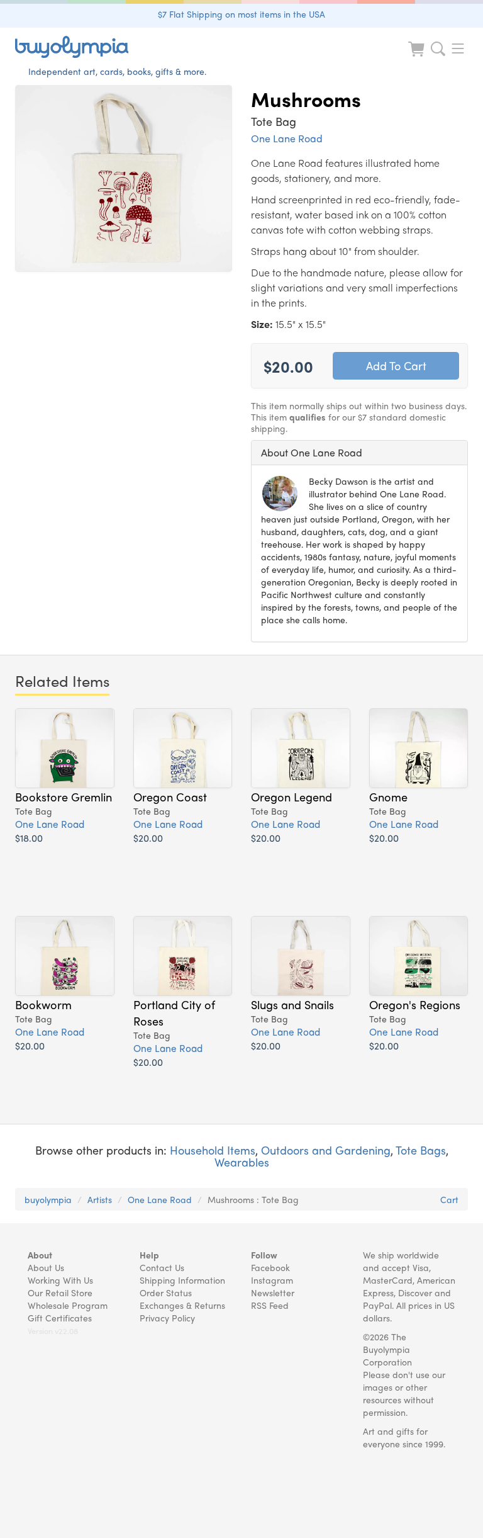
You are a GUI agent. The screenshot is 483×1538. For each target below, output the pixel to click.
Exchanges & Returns (182, 1305)
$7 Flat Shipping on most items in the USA (241, 14)
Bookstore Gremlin (63, 796)
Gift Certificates (60, 1317)
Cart (449, 1199)
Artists (99, 1199)
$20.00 (148, 837)
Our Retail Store (60, 1292)
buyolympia (48, 1199)
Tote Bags (421, 1150)
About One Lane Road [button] (311, 452)
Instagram (272, 1280)
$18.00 (29, 837)
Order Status (166, 1292)
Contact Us (162, 1267)
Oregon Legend (291, 796)
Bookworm (43, 1004)
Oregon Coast (170, 796)
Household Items (212, 1150)
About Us (46, 1267)
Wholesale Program (68, 1305)
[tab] (359, 453)
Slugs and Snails (292, 1004)
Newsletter (272, 1292)
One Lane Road (287, 138)
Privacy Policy (167, 1317)
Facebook (270, 1267)
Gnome (388, 796)
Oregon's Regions (414, 1004)
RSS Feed (270, 1305)
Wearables (241, 1162)
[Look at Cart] (418, 57)
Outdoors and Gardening (326, 1150)
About (40, 1254)
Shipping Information (182, 1280)
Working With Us (60, 1280)
